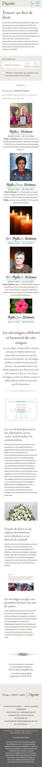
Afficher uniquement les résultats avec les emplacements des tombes (21, 74)
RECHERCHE (8, 59)
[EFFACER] (27, 64)
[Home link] (9, 4)
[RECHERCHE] (35, 63)
